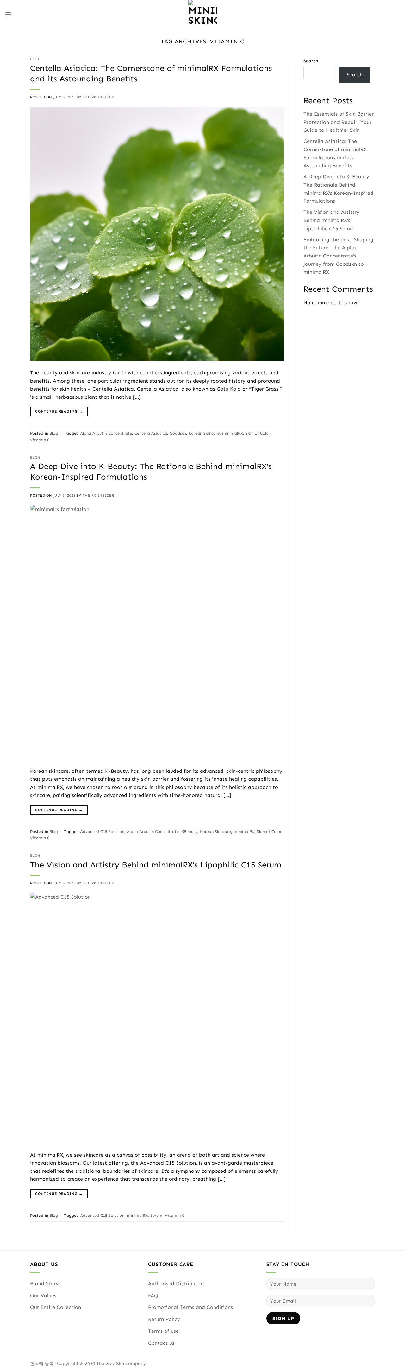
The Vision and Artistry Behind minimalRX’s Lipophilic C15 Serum (155, 865)
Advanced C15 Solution (102, 831)
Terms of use (163, 1331)
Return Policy (164, 1319)
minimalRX (232, 433)
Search (310, 61)
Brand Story (44, 1283)
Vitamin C (40, 439)
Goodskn (178, 433)
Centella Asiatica (150, 433)
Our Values (43, 1296)
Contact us (161, 1343)
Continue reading (59, 411)
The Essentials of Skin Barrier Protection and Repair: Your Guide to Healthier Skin (338, 122)
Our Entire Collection (55, 1307)
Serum (156, 1215)
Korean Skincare (204, 433)
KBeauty (189, 831)
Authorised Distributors (176, 1283)
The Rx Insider (98, 97)
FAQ (153, 1296)
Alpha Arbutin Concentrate (106, 433)
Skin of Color (258, 433)
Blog (35, 59)
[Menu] (8, 14)
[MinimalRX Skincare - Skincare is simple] (203, 14)
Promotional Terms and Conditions (190, 1307)
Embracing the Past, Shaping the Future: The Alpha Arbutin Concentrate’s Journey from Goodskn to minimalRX (338, 256)
